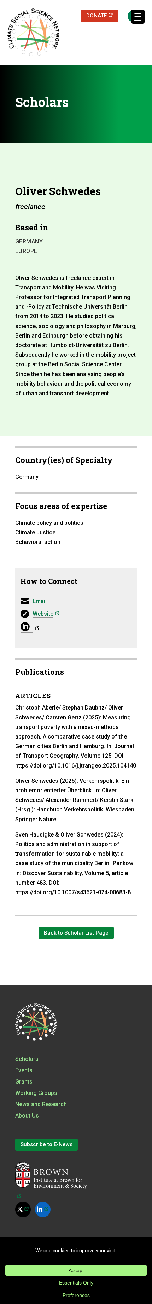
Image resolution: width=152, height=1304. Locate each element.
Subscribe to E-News (46, 1144)
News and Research (41, 1104)
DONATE (102, 15)
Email (40, 601)
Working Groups (36, 1093)
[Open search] (129, 15)
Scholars (27, 1059)
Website (46, 613)
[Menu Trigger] (138, 17)
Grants (24, 1081)
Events (24, 1070)
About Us (27, 1115)
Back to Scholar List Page (76, 933)
